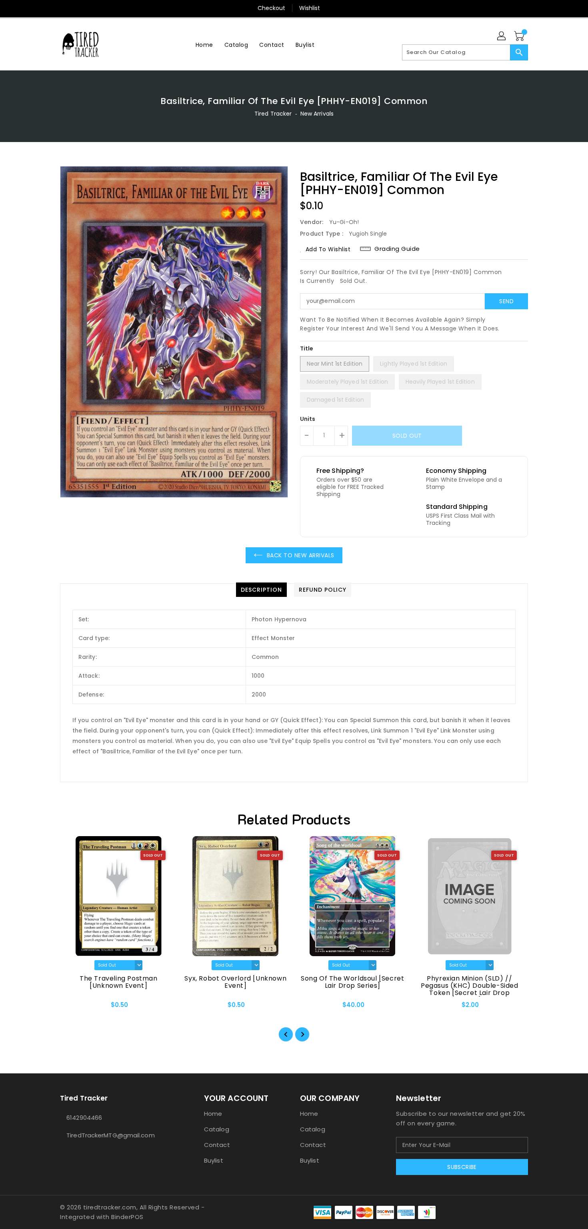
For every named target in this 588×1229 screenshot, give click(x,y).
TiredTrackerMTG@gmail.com (110, 1135)
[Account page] (502, 36)
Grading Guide (397, 249)
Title (307, 348)
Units (308, 419)
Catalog (216, 1129)
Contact (217, 1145)
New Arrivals (317, 114)
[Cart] (520, 36)
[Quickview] (73, 1007)
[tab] (261, 589)
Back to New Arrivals (300, 555)
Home (213, 1113)
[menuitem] (204, 44)
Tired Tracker (273, 114)
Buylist (213, 1160)
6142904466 (84, 1117)
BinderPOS (127, 1217)
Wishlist (309, 8)
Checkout (272, 8)
